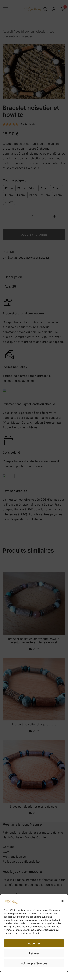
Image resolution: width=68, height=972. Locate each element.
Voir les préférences (34, 963)
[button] (62, 901)
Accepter (34, 943)
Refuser (34, 953)
